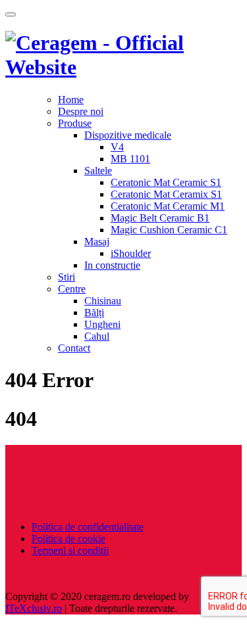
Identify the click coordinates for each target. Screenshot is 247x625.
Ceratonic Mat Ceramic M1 (168, 206)
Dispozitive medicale (127, 135)
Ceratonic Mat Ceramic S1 (166, 182)
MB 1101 (130, 158)
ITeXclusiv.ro (33, 608)
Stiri (66, 277)
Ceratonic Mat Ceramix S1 (166, 194)
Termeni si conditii (70, 550)
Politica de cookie (68, 538)
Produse (75, 123)
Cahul (96, 336)
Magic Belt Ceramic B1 (160, 217)
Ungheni (102, 324)
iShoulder (131, 253)
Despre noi (80, 111)
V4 (117, 146)
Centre (72, 288)
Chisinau (102, 300)
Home (71, 99)
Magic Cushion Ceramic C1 (169, 229)
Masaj (96, 241)
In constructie (112, 265)
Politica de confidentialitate (88, 526)
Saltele (98, 170)
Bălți (94, 312)
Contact (74, 348)
